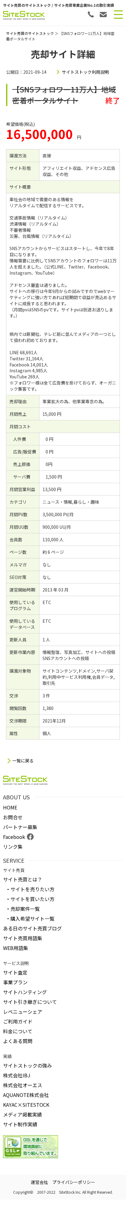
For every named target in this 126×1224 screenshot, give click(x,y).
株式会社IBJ (16, 1075)
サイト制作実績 (20, 1124)
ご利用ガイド (17, 1021)
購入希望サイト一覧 (32, 918)
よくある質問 (17, 1041)
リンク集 (13, 846)
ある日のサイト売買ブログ (32, 928)
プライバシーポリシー (73, 1182)
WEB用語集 (15, 948)
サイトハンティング (25, 992)
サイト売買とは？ (22, 879)
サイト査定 (15, 972)
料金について (17, 1031)
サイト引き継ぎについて (30, 1001)
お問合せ (13, 817)
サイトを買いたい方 (32, 899)
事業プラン (15, 982)
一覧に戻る (23, 760)
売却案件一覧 (25, 908)
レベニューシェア (22, 1011)
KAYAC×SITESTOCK (26, 1104)
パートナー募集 (20, 827)
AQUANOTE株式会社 (26, 1094)
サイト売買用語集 (22, 938)
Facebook (14, 836)
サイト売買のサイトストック (30, 33)
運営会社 (39, 1182)
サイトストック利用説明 (85, 72)
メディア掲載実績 (22, 1114)
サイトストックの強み (27, 1065)
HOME (10, 807)
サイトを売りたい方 (32, 889)
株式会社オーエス (22, 1085)
